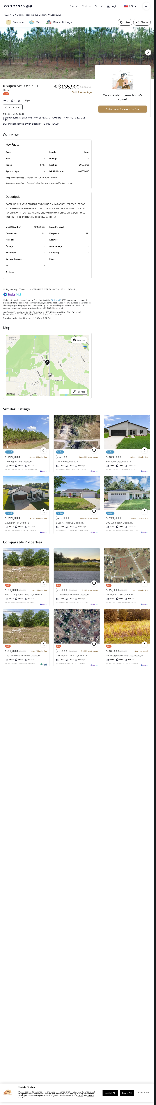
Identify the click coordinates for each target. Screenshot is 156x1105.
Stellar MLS (56, 300)
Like (127, 22)
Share (144, 22)
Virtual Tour (14, 107)
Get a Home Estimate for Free (123, 109)
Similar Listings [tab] (62, 22)
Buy (72, 6)
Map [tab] (38, 22)
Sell (97, 6)
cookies (28, 1091)
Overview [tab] (18, 22)
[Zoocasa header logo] (18, 6)
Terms (80, 1095)
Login (114, 6)
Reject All (127, 1092)
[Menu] (146, 6)
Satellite (81, 340)
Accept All (110, 1092)
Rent (84, 6)
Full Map (81, 391)
